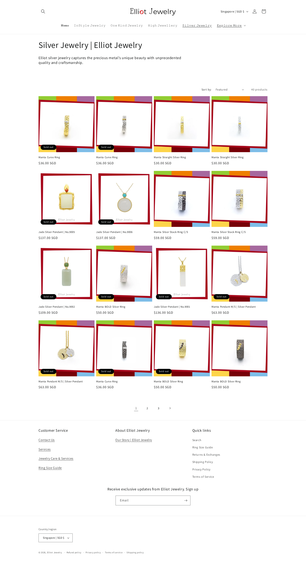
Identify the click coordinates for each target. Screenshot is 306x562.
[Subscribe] (185, 500)
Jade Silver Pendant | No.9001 (172, 306)
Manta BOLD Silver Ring (110, 306)
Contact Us (47, 440)
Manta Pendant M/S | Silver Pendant (233, 306)
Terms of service (113, 552)
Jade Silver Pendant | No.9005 (57, 232)
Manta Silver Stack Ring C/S (171, 232)
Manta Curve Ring (49, 157)
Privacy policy (93, 552)
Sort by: (206, 89)
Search (197, 440)
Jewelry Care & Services (56, 458)
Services (45, 449)
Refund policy (74, 552)
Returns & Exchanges (206, 454)
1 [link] (136, 408)
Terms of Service (203, 477)
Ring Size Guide (50, 468)
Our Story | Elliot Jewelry (133, 440)
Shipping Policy (202, 462)
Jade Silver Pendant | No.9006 (114, 232)
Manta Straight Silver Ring (170, 157)
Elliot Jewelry (54, 552)
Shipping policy (135, 552)
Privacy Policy (201, 469)
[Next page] (169, 408)
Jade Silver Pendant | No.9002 (57, 306)
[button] (43, 11)
